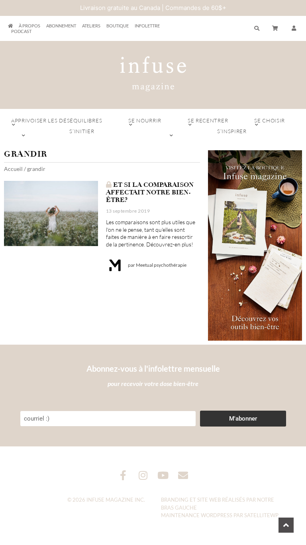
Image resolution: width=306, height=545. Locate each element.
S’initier (81, 131)
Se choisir (269, 120)
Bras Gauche (179, 507)
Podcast (21, 31)
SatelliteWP (261, 515)
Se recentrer (208, 120)
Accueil (13, 168)
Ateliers (91, 25)
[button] (294, 28)
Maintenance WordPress (196, 515)
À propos (29, 25)
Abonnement (61, 25)
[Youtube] (163, 475)
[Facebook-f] (123, 475)
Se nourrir (144, 120)
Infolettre (147, 25)
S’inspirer (232, 131)
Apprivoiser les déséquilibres (56, 120)
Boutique (117, 25)
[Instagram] (143, 475)
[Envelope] (183, 475)
